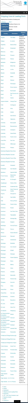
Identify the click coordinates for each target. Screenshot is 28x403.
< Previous (3, 21)
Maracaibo (12, 363)
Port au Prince (13, 200)
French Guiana (4, 175)
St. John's (12, 41)
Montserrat (3, 236)
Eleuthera (3, 172)
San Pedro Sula (14, 211)
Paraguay (3, 282)
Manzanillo (12, 275)
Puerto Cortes (13, 204)
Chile (2, 105)
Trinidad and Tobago (5, 335)
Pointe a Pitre (13, 183)
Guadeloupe (4, 183)
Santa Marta (13, 133)
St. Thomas (13, 381)
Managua (12, 254)
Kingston (12, 222)
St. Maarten (3, 310)
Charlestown (13, 239)
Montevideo (13, 353)
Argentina (3, 44)
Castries (12, 303)
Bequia (12, 314)
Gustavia (12, 296)
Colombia (3, 122)
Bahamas (3, 51)
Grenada (3, 179)
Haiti (2, 197)
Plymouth (12, 236)
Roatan (12, 207)
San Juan (12, 292)
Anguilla (3, 37)
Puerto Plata (13, 158)
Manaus (12, 80)
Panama (3, 264)
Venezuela (3, 356)
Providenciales (13, 349)
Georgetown (13, 193)
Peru (2, 285)
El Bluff (12, 250)
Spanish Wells (13, 172)
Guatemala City (13, 186)
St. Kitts (2, 300)
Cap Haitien (13, 197)
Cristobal (12, 271)
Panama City (13, 278)
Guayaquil (12, 165)
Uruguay (3, 353)
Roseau (12, 147)
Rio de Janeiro (13, 87)
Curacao (3, 143)
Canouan (12, 317)
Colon (11, 268)
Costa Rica (3, 136)
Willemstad (12, 143)
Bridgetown (13, 62)
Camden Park (13, 328)
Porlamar (12, 367)
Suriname (3, 332)
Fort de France (13, 225)
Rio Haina (12, 161)
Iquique (12, 112)
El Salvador (3, 168)
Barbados (3, 62)
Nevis (2, 239)
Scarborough (13, 335)
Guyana (3, 193)
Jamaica (3, 218)
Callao (11, 285)
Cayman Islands (4, 101)
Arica (11, 108)
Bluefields (12, 243)
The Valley (12, 37)
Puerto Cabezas (14, 257)
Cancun (12, 229)
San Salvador (13, 168)
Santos (12, 97)
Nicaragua (3, 243)
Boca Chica (13, 151)
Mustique (12, 324)
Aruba (2, 48)
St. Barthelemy (4, 296)
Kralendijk (12, 73)
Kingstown (12, 321)
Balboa (12, 264)
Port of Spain (13, 342)
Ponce (11, 289)
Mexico (2, 229)
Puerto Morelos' (14, 232)
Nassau (12, 58)
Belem (11, 76)
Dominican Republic (5, 151)
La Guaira (12, 360)
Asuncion (12, 282)
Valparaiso (12, 119)
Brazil (2, 76)
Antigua (2, 41)
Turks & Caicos (4, 346)
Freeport (12, 55)
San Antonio (13, 115)
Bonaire (2, 73)
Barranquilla (13, 122)
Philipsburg (12, 310)
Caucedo (12, 154)
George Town (13, 101)
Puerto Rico (3, 289)
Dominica (3, 147)
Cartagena (12, 129)
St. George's (13, 179)
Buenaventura (13, 126)
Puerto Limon (13, 136)
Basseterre (12, 300)
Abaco (11, 51)
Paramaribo (13, 332)
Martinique (3, 225)
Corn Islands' (13, 246)
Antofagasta (13, 105)
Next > (10, 21)
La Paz (12, 69)
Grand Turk (13, 346)
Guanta (12, 356)
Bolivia (2, 69)
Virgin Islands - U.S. (5, 378)
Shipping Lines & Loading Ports (13, 16)
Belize (2, 65)
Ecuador (3, 165)
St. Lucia (3, 303)
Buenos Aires (13, 44)
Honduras (3, 204)
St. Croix (12, 378)
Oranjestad (12, 48)
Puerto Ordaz (13, 371)
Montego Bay (13, 218)
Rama (11, 261)
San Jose (12, 140)
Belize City (12, 65)
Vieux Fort (12, 307)
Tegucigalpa (13, 214)
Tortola (11, 374)
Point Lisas (12, 339)
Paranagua (12, 83)
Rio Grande (13, 90)
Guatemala (3, 186)
